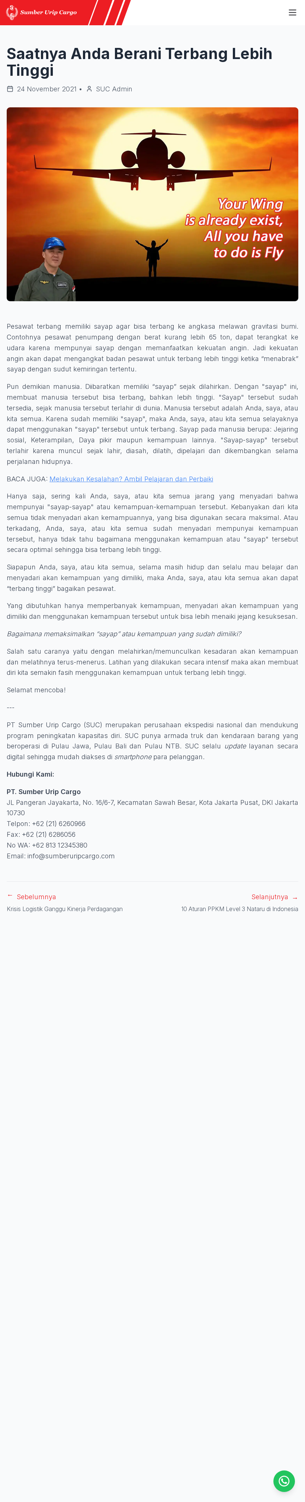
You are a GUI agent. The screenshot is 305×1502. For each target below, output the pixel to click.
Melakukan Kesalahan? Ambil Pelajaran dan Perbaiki (131, 479)
